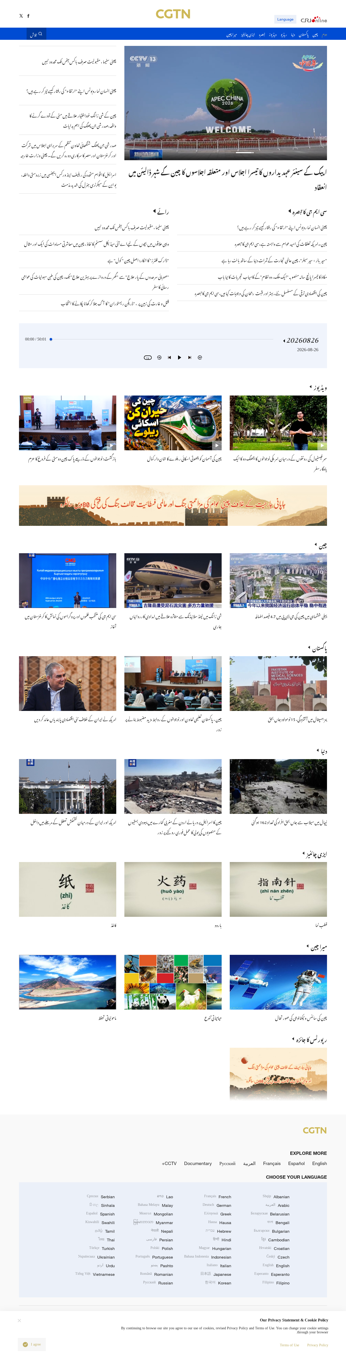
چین (323, 544)
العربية (249, 1163)
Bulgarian (272, 1231)
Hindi (222, 1239)
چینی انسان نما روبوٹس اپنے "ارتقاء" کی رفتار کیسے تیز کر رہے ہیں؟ (282, 227)
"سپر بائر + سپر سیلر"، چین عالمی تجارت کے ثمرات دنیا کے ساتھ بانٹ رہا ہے (274, 260)
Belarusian (270, 1213)
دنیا (324, 750)
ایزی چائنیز (317, 853)
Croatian (274, 1248)
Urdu (106, 1265)
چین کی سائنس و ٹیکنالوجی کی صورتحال (301, 1017)
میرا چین (319, 946)
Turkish (102, 1248)
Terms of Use (289, 1345)
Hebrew (218, 1231)
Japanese (215, 1274)
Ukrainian (96, 1257)
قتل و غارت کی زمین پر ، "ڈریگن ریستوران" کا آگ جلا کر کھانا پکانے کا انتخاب (115, 303)
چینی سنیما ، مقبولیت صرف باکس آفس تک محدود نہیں (132, 227)
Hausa (219, 1222)
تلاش (33, 33)
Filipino (276, 1282)
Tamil (105, 1231)
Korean (218, 1282)
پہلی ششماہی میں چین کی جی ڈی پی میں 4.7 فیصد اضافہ (291, 616)
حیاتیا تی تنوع (213, 1017)
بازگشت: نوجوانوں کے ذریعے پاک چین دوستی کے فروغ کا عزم (72, 458)
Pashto (162, 1265)
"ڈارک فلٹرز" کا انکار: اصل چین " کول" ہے (138, 260)
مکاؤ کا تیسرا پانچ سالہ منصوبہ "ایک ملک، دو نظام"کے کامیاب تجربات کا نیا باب (272, 276)
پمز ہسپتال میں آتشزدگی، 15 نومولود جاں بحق (297, 718)
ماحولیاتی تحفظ (107, 1017)
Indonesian (207, 1257)
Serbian (101, 1196)
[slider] (51, 339)
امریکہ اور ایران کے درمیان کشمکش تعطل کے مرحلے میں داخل (73, 821)
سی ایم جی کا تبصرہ (310, 211)
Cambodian (275, 1239)
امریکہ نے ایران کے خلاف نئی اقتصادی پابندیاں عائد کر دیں (75, 718)
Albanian (276, 1196)
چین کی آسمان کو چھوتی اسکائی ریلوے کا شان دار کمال (184, 458)
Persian (159, 1239)
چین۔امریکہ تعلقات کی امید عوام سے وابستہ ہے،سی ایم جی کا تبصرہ (280, 243)
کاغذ (113, 924)
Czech (278, 1257)
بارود (218, 924)
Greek (217, 1213)
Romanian (156, 1274)
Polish (161, 1248)
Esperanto (272, 1274)
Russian (158, 1282)
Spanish (100, 1213)
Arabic (277, 1205)
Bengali (278, 1222)
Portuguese (154, 1257)
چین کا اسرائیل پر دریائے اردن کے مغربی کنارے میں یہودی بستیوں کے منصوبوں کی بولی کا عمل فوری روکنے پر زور (175, 826)
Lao (165, 1196)
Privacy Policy (317, 1345)
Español (296, 1163)
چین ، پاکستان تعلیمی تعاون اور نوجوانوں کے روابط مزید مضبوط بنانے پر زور (240, 170)
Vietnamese (95, 1274)
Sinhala (102, 1205)
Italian (219, 1265)
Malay (155, 1205)
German (217, 1205)
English (319, 1163)
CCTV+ (169, 1163)
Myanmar (153, 1222)
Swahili (100, 1222)
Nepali (162, 1231)
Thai (106, 1239)
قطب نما (321, 924)
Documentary (198, 1163)
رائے (163, 211)
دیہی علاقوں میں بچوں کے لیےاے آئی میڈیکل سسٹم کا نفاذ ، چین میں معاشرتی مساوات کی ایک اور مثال (96, 243)
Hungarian (215, 1248)
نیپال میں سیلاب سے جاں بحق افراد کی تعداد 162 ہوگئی (289, 821)
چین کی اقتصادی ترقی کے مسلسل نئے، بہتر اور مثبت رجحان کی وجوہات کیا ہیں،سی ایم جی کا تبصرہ (261, 293)
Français (272, 1163)
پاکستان (319, 647)
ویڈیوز (320, 386)
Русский (227, 1163)
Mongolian (156, 1213)
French (217, 1196)
